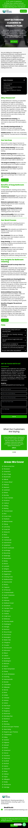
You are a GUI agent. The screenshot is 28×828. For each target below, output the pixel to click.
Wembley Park (8, 716)
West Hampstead (9, 669)
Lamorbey (7, 527)
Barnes (6, 690)
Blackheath (7, 477)
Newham (6, 487)
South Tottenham (9, 595)
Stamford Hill (8, 582)
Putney (6, 671)
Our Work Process (8, 88)
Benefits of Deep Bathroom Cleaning (13, 87)
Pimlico (6, 584)
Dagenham (7, 574)
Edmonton (7, 650)
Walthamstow (8, 579)
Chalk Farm (7, 616)
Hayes (6, 776)
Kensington (7, 637)
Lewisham (7, 490)
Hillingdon (7, 779)
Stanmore (7, 758)
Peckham (6, 519)
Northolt (6, 763)
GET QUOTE (14, 41)
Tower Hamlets (8, 498)
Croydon (6, 645)
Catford (6, 503)
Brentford (7, 719)
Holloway (6, 600)
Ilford (5, 534)
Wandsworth (8, 648)
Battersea (7, 619)
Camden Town (8, 608)
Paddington (7, 624)
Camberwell (7, 540)
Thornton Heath (8, 621)
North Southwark (9, 548)
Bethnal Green (8, 521)
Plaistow (6, 485)
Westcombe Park (9, 466)
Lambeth (6, 566)
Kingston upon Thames (11, 732)
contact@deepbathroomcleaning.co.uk (12, 385)
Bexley (6, 561)
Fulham (6, 655)
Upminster (7, 658)
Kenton (6, 748)
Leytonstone (7, 542)
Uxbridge (6, 787)
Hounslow (7, 755)
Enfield (6, 695)
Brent (5, 692)
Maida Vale (7, 640)
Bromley (6, 495)
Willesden (7, 687)
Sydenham (7, 545)
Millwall (6, 479)
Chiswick (6, 698)
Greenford (7, 750)
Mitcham (6, 663)
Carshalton (7, 684)
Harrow (6, 753)
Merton (6, 666)
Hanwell (6, 745)
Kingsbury (7, 711)
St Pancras (7, 590)
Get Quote (23, 11)
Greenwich (7, 471)
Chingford (7, 642)
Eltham (6, 492)
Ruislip (6, 782)
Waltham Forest (9, 603)
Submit (14, 416)
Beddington (7, 661)
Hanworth (7, 769)
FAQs (5, 91)
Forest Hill (7, 529)
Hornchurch (7, 634)
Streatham (7, 606)
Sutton (6, 703)
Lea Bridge (7, 550)
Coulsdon (7, 708)
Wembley (7, 724)
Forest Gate (7, 516)
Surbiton (6, 740)
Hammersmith (8, 679)
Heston (6, 766)
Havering (6, 677)
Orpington (7, 611)
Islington (6, 569)
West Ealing (7, 729)
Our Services (7, 85)
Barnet (6, 721)
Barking (6, 508)
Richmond (7, 713)
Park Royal (7, 705)
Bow (5, 513)
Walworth (7, 532)
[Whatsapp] (24, 824)
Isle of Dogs (7, 474)
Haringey (6, 627)
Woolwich (7, 469)
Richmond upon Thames (11, 727)
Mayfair (6, 598)
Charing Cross (8, 577)
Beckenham (7, 558)
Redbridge (7, 556)
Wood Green (8, 632)
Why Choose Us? (8, 84)
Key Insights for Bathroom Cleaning (12, 90)
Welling (6, 506)
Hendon (6, 700)
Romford (6, 629)
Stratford (6, 500)
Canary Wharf (8, 482)
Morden (6, 682)
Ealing (5, 737)
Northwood (7, 784)
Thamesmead (8, 511)
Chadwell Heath (8, 592)
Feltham (6, 774)
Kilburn (6, 653)
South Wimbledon (9, 674)
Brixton (6, 563)
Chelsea (6, 613)
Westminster (8, 571)
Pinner (6, 771)
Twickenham (8, 734)
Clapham (7, 587)
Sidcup (6, 524)
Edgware (6, 742)
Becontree (7, 553)
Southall (6, 761)
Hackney (6, 537)
